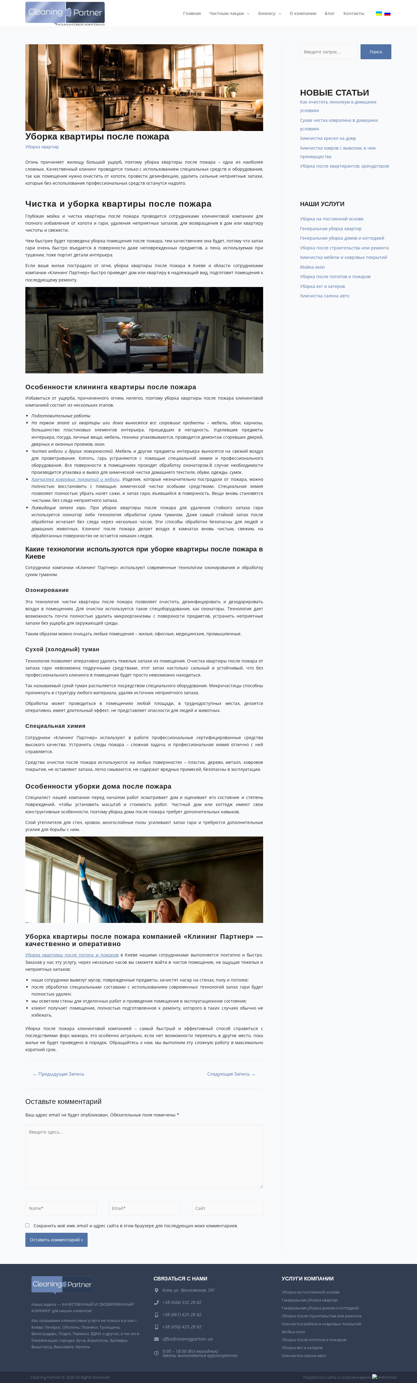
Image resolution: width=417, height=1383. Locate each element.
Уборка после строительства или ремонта (344, 248)
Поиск (376, 52)
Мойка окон (312, 267)
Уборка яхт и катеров (322, 286)
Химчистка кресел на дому (328, 138)
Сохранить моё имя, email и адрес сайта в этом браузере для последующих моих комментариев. (136, 1226)
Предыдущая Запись (59, 1074)
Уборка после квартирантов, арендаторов (344, 166)
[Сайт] (227, 1209)
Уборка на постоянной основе (332, 219)
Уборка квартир (42, 147)
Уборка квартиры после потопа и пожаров (72, 955)
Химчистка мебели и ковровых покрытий (343, 257)
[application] (246, 13)
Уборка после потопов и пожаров (335, 276)
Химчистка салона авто (324, 296)
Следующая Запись (231, 1074)
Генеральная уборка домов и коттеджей (342, 238)
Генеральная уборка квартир (331, 228)
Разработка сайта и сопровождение (337, 1377)
